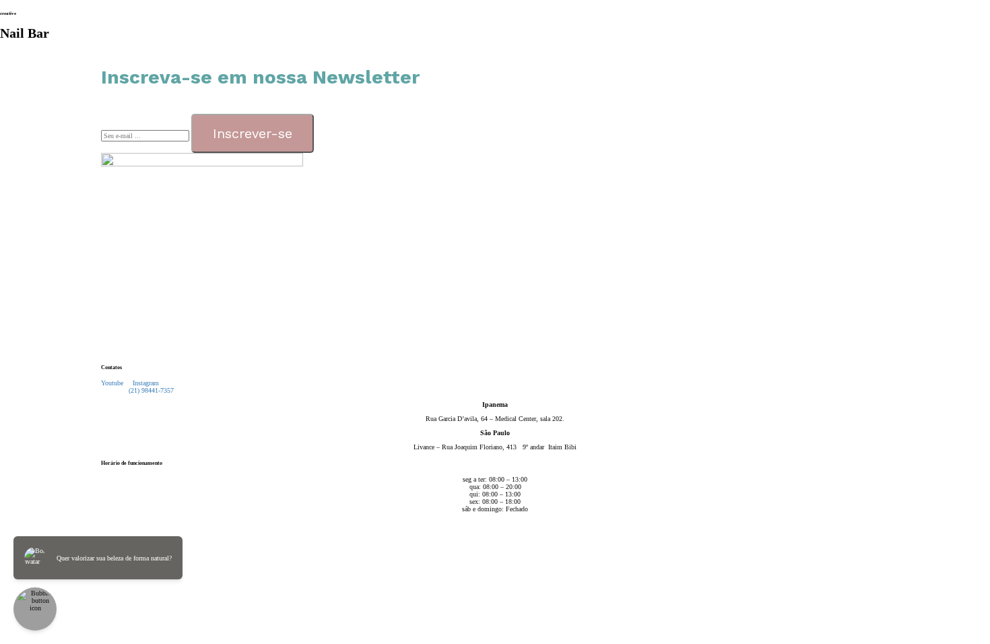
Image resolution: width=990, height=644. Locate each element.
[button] (147, 390)
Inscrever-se (252, 133)
